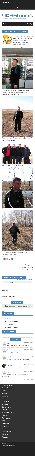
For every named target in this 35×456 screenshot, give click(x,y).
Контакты (5, 434)
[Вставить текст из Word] (11, 282)
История (5, 404)
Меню (7, 24)
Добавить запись (13, 319)
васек (8, 372)
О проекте (5, 426)
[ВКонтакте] (4, 259)
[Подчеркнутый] (7, 282)
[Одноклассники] (6, 259)
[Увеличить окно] (31, 281)
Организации (6, 407)
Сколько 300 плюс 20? (9, 296)
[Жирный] (3, 282)
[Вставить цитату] (13, 282)
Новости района (7, 385)
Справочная (6, 401)
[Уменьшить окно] (31, 282)
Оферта (4, 440)
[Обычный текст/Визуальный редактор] (29, 282)
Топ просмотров (12, 321)
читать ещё (29, 379)
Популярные (11, 324)
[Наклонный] (5, 282)
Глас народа (6, 418)
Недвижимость (7, 412)
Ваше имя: (5, 290)
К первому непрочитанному (24, 279)
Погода (4, 410)
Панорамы (5, 423)
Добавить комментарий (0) (14, 277)
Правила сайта (7, 429)
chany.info (6, 443)
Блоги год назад (13, 327)
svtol (24, 36)
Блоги (4, 390)
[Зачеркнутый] (9, 282)
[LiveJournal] (14, 259)
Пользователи (6, 431)
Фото (3, 420)
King (11, 356)
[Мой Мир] (12, 259)
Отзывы (4, 415)
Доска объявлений (8, 388)
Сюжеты (5, 396)
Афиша (4, 393)
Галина (8, 343)
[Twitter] (9, 259)
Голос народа (9, 331)
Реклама (5, 437)
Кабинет (7, 2)
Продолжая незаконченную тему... (27, 267)
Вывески (5, 399)
